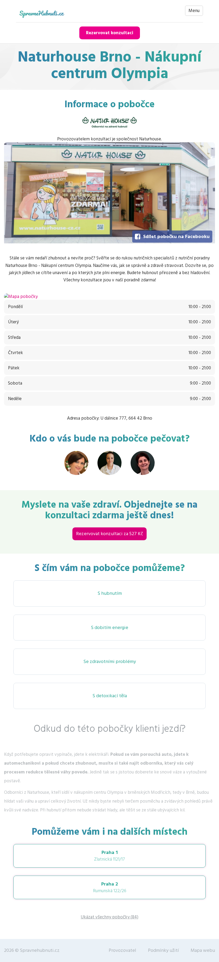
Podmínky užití (163, 950)
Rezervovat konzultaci (109, 33)
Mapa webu (203, 950)
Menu (194, 10)
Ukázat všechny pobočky (109, 917)
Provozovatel (122, 950)
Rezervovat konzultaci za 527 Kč (109, 533)
